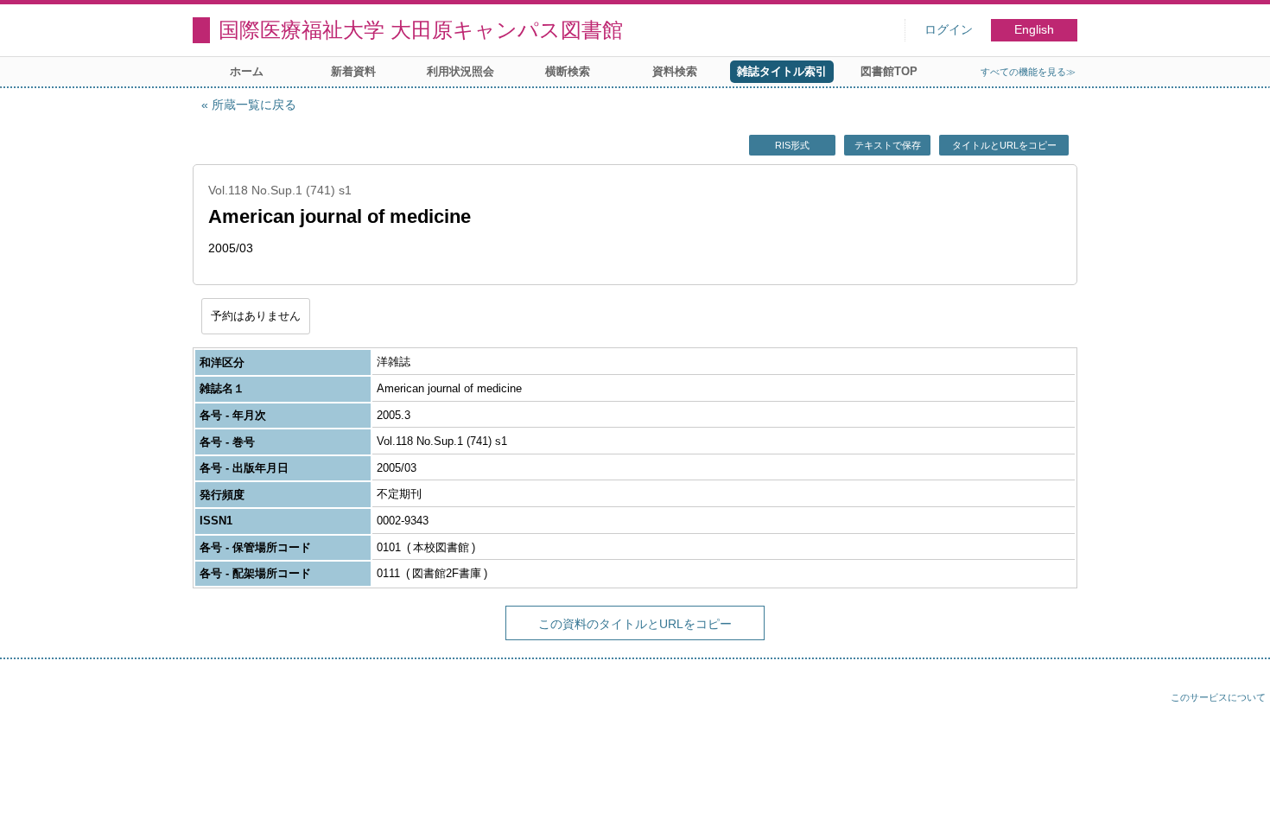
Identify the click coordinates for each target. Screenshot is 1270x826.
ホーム (247, 71)
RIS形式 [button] (792, 145)
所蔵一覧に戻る (254, 104)
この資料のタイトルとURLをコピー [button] (635, 624)
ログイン (948, 29)
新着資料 (353, 71)
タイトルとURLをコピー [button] (1004, 145)
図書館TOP (889, 71)
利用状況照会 (460, 71)
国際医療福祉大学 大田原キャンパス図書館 (421, 29)
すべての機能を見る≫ (1028, 72)
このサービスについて (1218, 697)
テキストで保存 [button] (887, 145)
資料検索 (674, 71)
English (1034, 29)
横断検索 (567, 71)
